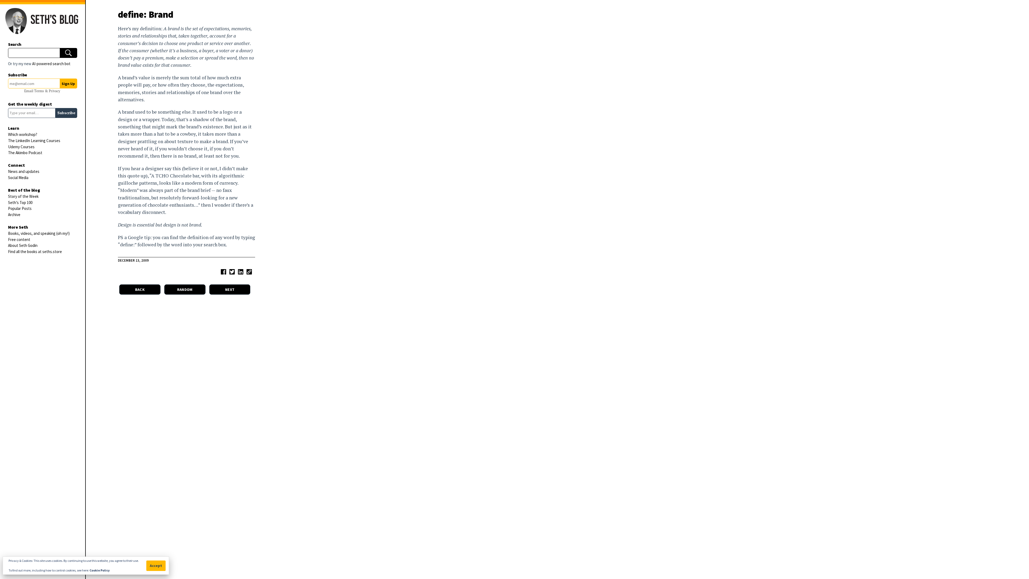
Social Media (18, 177)
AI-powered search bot (51, 63)
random (185, 289)
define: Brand (145, 14)
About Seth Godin (23, 245)
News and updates (23, 171)
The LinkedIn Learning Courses (34, 140)
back (140, 289)
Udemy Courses (21, 146)
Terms (39, 91)
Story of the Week (23, 196)
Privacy (54, 91)
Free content (19, 239)
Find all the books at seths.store (35, 251)
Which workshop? (22, 134)
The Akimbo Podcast (25, 152)
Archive (14, 214)
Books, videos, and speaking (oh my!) (39, 233)
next (229, 289)
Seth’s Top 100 (20, 202)
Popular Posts (20, 208)
